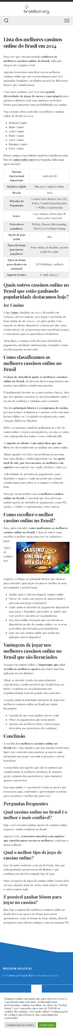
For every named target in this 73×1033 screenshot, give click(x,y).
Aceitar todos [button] (47, 1024)
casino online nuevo (24, 159)
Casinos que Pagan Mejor (21, 975)
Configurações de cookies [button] (20, 1024)
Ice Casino (12, 312)
